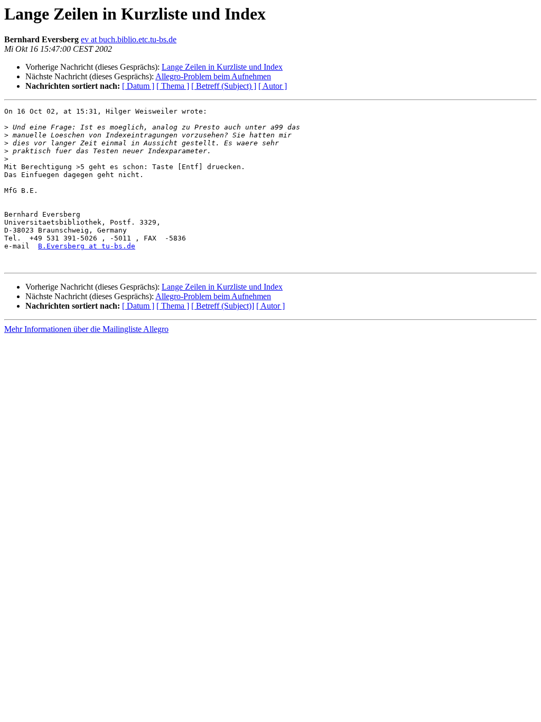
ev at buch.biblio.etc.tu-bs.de (128, 39)
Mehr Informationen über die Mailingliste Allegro (86, 329)
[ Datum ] (138, 85)
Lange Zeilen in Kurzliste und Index (222, 66)
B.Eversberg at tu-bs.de (86, 246)
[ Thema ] (172, 85)
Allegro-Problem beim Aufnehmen (213, 76)
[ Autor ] (272, 85)
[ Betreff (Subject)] (222, 305)
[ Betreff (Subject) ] (223, 85)
